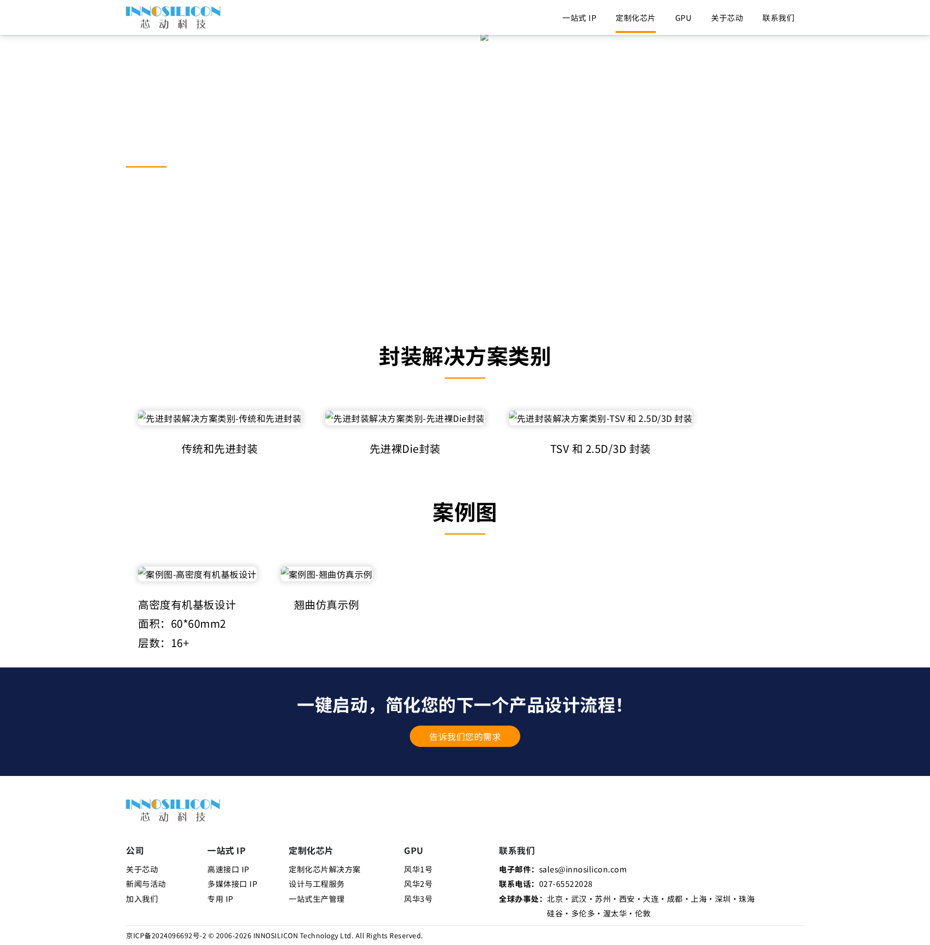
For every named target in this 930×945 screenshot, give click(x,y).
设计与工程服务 (317, 883)
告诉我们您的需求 (465, 736)
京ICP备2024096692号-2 (166, 935)
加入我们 (142, 898)
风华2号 (418, 883)
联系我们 (778, 17)
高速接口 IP (228, 869)
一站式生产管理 (317, 898)
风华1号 (418, 869)
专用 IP (220, 898)
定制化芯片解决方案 (325, 869)
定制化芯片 (636, 17)
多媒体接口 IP (232, 883)
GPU (683, 17)
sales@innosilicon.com (583, 869)
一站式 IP (579, 17)
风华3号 (418, 898)
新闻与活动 (146, 883)
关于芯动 (727, 17)
